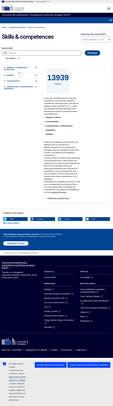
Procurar (92, 53)
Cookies (54, 350)
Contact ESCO (50, 277)
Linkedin (67, 219)
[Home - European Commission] (15, 7)
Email (93, 219)
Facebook (40, 219)
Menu (111, 20)
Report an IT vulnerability (12, 350)
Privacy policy (66, 350)
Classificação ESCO (17, 27)
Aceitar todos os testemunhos (50, 365)
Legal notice (81, 350)
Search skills (7, 48)
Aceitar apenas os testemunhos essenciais (89, 365)
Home (4, 27)
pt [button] (108, 8)
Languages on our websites (36, 350)
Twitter (11, 219)
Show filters (11, 58)
